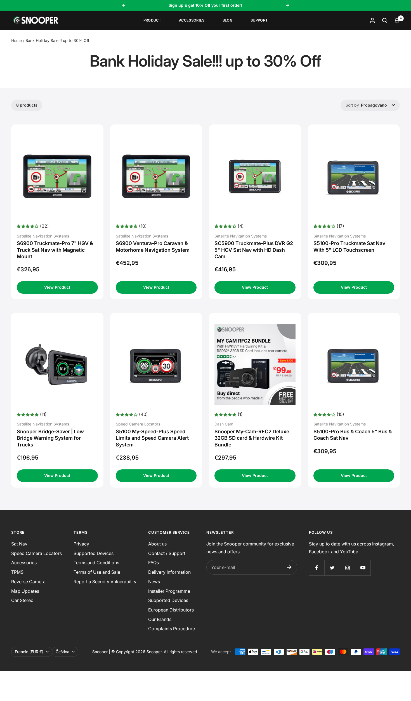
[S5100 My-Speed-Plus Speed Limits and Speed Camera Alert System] (156, 364)
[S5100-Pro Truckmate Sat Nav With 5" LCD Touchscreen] (354, 176)
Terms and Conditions (96, 562)
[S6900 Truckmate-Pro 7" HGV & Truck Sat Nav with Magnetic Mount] (57, 176)
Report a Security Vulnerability (105, 581)
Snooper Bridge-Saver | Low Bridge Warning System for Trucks (50, 438)
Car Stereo (22, 600)
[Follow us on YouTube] (362, 567)
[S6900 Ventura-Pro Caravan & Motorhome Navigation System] (156, 176)
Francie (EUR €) (29, 651)
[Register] (289, 567)
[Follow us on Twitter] (332, 567)
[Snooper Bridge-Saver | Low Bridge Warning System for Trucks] (57, 364)
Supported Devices (94, 553)
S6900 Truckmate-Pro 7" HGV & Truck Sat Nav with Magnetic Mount (55, 249)
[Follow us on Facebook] (316, 567)
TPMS (17, 572)
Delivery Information (169, 572)
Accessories (192, 20)
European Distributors (171, 610)
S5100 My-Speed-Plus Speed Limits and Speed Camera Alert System (152, 438)
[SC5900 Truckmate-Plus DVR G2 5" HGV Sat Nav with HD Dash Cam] (255, 176)
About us (157, 544)
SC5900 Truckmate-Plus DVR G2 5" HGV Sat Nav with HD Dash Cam (253, 249)
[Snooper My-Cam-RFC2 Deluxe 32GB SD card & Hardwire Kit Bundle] (255, 364)
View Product (57, 287)
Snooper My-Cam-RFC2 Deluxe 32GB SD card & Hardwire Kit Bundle (251, 438)
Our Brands (159, 619)
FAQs (153, 562)
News (154, 581)
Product (152, 20)
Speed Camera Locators (36, 553)
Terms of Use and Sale (97, 572)
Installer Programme (169, 591)
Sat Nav (19, 544)
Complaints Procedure (171, 628)
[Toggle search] (384, 20)
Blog (228, 20)
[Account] (372, 20)
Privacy (81, 544)
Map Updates (25, 591)
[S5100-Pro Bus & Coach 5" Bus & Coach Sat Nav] (354, 364)
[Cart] (397, 20)
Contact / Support (166, 553)
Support (259, 20)
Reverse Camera (28, 581)
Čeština (62, 651)
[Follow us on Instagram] (347, 567)
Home (16, 40)
